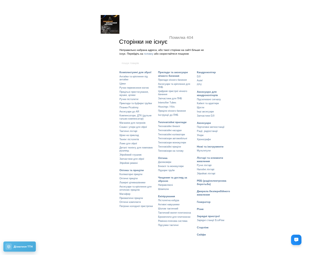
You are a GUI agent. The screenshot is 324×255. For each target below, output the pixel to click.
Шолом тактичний (168, 208)
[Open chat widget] (296, 240)
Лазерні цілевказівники (132, 182)
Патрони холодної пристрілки (136, 206)
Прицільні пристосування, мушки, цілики (134, 93)
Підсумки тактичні (168, 225)
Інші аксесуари (205, 111)
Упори (200, 135)
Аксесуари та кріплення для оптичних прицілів (135, 188)
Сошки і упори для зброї (133, 127)
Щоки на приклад (129, 135)
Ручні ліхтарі (204, 165)
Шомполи (163, 189)
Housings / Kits (166, 106)
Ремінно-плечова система (172, 221)
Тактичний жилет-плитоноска (174, 212)
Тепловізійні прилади (172, 122)
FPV (199, 84)
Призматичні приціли (131, 198)
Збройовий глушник (130, 154)
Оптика (162, 157)
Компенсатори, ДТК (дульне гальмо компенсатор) (135, 117)
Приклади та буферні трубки (135, 103)
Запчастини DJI (205, 115)
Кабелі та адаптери (208, 103)
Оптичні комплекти (130, 202)
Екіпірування (166, 196)
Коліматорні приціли (130, 174)
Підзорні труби (166, 170)
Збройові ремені (128, 163)
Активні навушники (168, 204)
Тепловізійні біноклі (169, 126)
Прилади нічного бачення (172, 79)
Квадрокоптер (206, 72)
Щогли (200, 107)
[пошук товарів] (203, 63)
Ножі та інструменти (210, 146)
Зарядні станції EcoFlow (210, 220)
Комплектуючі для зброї (135, 72)
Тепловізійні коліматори (171, 134)
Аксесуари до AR (129, 111)
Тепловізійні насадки (170, 130)
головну (148, 53)
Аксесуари (204, 122)
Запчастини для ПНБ (170, 98)
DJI (199, 76)
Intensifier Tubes (167, 102)
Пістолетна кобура (168, 200)
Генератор (204, 201)
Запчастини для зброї (131, 158)
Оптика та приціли (131, 170)
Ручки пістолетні (128, 99)
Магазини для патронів (132, 122)
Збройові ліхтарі (206, 173)
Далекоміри (164, 162)
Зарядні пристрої (208, 216)
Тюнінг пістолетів (129, 139)
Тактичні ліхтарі (128, 131)
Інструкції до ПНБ (168, 115)
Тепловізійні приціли (169, 146)
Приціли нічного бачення (172, 110)
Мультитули (204, 150)
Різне (200, 209)
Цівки (122, 83)
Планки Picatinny (129, 107)
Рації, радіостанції (207, 131)
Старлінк (202, 227)
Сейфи (201, 234)
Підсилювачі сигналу (209, 99)
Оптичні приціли (128, 178)
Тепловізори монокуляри (172, 142)
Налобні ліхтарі (205, 169)
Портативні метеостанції (210, 127)
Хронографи (204, 139)
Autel (199, 80)
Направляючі (165, 185)
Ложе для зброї (128, 143)
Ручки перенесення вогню (134, 87)
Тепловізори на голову (171, 150)
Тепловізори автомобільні (172, 138)
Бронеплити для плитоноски (174, 216)
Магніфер (124, 194)
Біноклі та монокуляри (171, 166)
